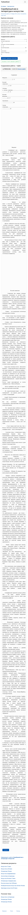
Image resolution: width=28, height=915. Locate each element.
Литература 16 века (6, 871)
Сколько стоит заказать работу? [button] (11, 61)
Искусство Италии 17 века (8, 878)
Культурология (10, 6)
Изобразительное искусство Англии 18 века (13, 885)
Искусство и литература (7, 897)
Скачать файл (21, 69)
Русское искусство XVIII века (9, 883)
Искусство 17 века (6, 866)
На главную (3, 6)
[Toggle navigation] (25, 2)
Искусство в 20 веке (6, 869)
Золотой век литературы (7, 876)
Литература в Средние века (8, 880)
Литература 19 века (6, 899)
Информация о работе (12, 858)
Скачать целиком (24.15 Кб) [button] (9, 58)
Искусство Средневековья (8, 873)
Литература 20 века (6, 901)
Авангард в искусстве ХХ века (9, 888)
